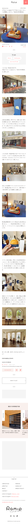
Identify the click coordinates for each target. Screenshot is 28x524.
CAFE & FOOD (5, 483)
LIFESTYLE (4, 486)
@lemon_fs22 (15, 493)
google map (7, 370)
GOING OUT (18, 486)
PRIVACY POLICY (19, 488)
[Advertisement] (14, 394)
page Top (14, 479)
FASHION (17, 483)
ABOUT (4, 488)
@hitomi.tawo (15, 496)
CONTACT (4, 490)
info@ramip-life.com (7, 502)
